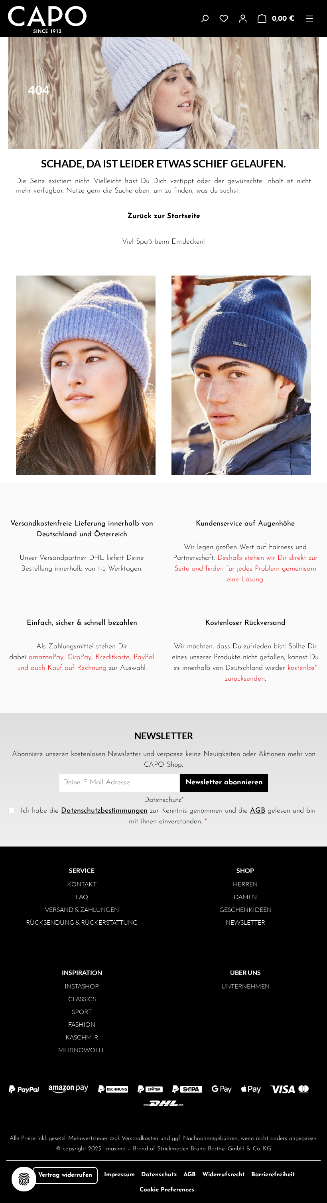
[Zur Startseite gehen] (37, 19)
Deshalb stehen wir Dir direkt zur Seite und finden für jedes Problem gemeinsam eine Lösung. (245, 569)
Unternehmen (245, 986)
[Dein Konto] (242, 18)
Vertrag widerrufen (65, 1175)
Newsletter (245, 922)
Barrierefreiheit (273, 1175)
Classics (82, 999)
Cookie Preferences (167, 1190)
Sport (82, 1012)
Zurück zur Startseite (163, 216)
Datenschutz (159, 1175)
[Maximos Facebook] (163, 1120)
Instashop (82, 986)
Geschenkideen (245, 910)
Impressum (119, 1175)
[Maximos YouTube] (195, 1120)
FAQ (82, 897)
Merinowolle (81, 1050)
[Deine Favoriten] (223, 18)
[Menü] (309, 18)
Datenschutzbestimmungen (104, 811)
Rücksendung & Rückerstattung (82, 922)
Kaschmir (81, 1037)
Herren (245, 884)
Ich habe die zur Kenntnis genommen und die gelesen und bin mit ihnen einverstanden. (168, 816)
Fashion (81, 1024)
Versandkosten (140, 1139)
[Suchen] (204, 18)
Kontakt (82, 884)
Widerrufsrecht (223, 1175)
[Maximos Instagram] (132, 1120)
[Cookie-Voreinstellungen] (24, 1179)
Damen (245, 897)
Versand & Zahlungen (82, 910)
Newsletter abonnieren (224, 782)
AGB (257, 811)
